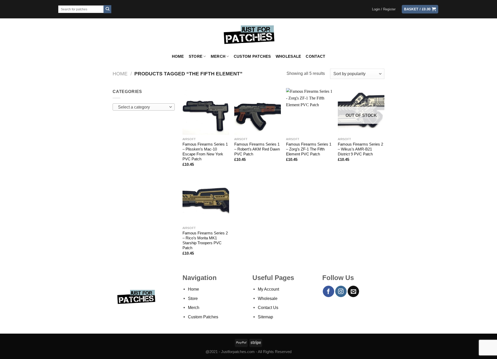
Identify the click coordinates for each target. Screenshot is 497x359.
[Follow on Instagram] (341, 291)
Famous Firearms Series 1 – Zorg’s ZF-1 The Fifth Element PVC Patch (308, 149)
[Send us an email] (353, 291)
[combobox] (144, 107)
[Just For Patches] (248, 35)
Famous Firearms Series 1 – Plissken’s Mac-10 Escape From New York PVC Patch (205, 151)
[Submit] (108, 9)
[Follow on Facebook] (328, 291)
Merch (218, 56)
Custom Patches (252, 56)
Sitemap (265, 316)
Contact (315, 56)
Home (178, 56)
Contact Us (268, 307)
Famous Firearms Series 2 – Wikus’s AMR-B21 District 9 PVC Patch (360, 149)
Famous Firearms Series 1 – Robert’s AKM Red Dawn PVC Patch (257, 149)
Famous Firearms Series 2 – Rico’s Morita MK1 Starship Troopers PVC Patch (205, 240)
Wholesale (288, 56)
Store (195, 56)
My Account (268, 289)
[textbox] (142, 107)
